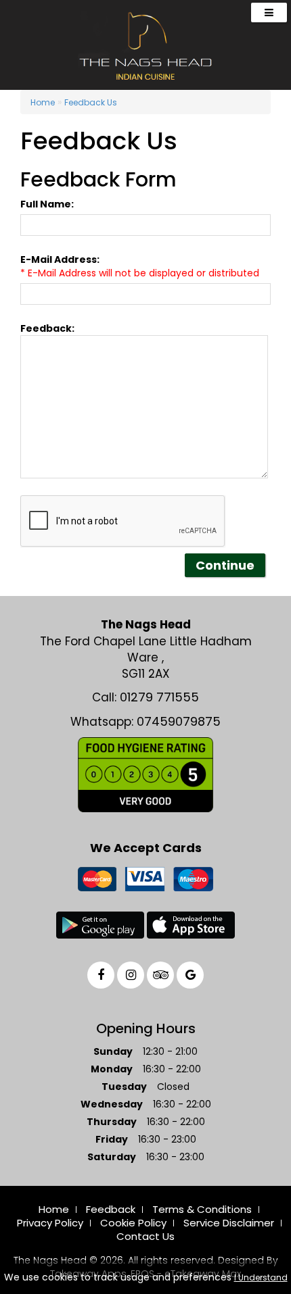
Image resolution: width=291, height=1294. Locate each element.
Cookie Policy (133, 1223)
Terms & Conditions (202, 1209)
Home (42, 102)
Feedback (110, 1209)
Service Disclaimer (228, 1223)
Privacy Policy (50, 1223)
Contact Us (145, 1236)
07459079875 (179, 721)
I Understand (261, 1277)
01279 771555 (159, 697)
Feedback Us (90, 102)
